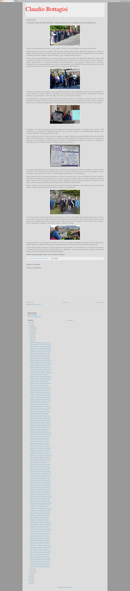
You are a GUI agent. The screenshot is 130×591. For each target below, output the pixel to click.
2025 (30, 323)
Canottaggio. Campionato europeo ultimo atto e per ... (41, 360)
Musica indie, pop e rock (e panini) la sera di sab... (40, 536)
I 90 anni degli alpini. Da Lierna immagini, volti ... (40, 439)
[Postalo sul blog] (53, 258)
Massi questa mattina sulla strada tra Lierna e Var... (40, 365)
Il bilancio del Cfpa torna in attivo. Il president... (39, 385)
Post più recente (30, 302)
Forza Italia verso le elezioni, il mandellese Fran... (40, 531)
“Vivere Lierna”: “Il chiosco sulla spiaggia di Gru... (40, 499)
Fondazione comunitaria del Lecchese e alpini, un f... (41, 533)
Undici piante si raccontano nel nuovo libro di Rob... (40, 471)
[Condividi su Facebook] (56, 258)
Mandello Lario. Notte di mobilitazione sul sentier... (40, 478)
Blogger (70, 587)
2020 (30, 580)
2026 (30, 322)
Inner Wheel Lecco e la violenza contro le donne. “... (40, 527)
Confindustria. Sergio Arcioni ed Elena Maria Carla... (40, 425)
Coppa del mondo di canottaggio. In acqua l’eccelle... (41, 510)
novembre (32, 329)
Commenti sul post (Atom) (35, 304)
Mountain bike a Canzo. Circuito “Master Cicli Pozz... (40, 357)
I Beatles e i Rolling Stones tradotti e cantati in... (39, 381)
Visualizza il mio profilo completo (34, 316)
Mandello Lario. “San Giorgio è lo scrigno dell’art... (40, 450)
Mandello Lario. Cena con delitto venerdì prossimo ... (41, 349)
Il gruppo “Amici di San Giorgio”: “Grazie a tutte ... (40, 415)
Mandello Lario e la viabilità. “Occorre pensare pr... (40, 355)
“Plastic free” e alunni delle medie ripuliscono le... (40, 513)
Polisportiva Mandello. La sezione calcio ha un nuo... (41, 344)
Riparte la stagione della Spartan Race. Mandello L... (41, 420)
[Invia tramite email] (51, 258)
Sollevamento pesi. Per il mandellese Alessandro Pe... (41, 503)
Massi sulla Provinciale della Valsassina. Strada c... (40, 540)
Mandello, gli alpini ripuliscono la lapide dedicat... (40, 416)
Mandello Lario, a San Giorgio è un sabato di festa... (40, 448)
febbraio (32, 570)
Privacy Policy (70, 320)
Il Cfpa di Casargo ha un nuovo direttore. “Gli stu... (40, 561)
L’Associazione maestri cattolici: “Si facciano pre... (40, 526)
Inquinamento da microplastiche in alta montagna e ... (41, 547)
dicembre (32, 327)
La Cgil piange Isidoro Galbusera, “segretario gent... (40, 522)
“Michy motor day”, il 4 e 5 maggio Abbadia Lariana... (40, 348)
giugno (31, 337)
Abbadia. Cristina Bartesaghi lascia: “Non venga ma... (41, 408)
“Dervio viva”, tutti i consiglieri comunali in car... (39, 374)
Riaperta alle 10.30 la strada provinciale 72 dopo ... (40, 353)
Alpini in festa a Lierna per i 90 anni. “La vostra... (40, 441)
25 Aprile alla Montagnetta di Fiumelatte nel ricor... (40, 429)
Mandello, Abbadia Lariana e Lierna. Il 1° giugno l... (40, 557)
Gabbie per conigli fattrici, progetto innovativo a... (40, 556)
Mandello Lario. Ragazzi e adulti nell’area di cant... (40, 468)
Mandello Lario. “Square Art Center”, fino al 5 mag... (40, 394)
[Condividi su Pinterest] (57, 258)
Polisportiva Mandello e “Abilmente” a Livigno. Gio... (40, 392)
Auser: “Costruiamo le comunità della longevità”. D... (40, 459)
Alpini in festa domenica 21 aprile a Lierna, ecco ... (40, 461)
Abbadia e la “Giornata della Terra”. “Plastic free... (40, 445)
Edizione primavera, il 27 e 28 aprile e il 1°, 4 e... (40, 462)
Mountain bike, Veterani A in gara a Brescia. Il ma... (40, 434)
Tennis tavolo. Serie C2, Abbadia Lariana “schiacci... (40, 489)
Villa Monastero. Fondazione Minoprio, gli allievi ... (40, 388)
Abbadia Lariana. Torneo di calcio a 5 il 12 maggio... (40, 351)
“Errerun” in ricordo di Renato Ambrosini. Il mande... (40, 501)
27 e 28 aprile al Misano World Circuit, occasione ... (40, 395)
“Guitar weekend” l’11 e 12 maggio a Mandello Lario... (41, 524)
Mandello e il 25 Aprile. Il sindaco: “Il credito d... (39, 404)
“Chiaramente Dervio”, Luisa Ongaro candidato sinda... (41, 378)
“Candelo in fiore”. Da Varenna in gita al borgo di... (40, 453)
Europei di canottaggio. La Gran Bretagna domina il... (41, 362)
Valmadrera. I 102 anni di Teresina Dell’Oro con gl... (40, 399)
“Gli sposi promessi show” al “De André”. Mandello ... (40, 559)
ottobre (31, 330)
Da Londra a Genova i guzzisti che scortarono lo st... (40, 446)
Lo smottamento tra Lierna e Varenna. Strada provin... (41, 364)
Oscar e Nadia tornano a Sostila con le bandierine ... (40, 512)
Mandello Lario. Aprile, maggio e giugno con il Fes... (40, 411)
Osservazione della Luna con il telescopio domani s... (41, 498)
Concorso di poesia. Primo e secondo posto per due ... (41, 545)
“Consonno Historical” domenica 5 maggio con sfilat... (41, 369)
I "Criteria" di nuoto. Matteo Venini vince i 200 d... (40, 554)
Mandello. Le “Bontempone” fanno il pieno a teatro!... (40, 342)
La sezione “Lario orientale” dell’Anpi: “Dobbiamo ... (40, 397)
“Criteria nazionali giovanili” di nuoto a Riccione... (40, 563)
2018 (30, 583)
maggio (31, 339)
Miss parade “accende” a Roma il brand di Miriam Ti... (41, 383)
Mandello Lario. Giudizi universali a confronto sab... (40, 490)
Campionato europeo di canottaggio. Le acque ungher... (41, 372)
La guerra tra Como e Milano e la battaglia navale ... (40, 485)
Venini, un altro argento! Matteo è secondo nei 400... (40, 552)
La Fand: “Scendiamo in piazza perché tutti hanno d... (41, 529)
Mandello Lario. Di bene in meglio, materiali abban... (40, 423)
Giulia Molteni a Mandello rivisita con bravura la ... (40, 443)
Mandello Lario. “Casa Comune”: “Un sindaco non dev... (41, 455)
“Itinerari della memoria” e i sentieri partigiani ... (39, 413)
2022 (30, 576)
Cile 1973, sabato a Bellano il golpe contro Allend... (40, 475)
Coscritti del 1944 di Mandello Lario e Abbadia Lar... (40, 452)
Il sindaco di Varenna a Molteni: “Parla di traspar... (40, 379)
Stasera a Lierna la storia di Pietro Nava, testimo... (40, 464)
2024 (30, 325)
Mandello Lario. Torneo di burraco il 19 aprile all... (40, 538)
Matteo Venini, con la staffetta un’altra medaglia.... (40, 542)
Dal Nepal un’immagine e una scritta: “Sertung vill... (40, 487)
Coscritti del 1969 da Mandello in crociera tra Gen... (40, 406)
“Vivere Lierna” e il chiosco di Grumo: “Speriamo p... (40, 436)
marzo (31, 568)
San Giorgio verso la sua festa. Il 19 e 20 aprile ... (40, 535)
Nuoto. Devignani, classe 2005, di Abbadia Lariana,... (41, 550)
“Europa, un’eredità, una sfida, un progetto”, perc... (40, 565)
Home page (65, 302)
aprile (31, 341)
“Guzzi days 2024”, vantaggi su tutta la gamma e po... (41, 566)
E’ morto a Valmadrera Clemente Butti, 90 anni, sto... (40, 476)
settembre (32, 332)
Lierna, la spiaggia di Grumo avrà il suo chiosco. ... (40, 517)
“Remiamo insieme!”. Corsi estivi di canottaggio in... (40, 371)
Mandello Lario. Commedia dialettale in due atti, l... (40, 494)
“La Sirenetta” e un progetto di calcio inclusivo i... (40, 543)
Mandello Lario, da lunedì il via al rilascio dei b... (40, 519)
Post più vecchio (100, 302)
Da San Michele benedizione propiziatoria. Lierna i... (40, 401)
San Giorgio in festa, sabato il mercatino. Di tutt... (40, 469)
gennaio (32, 572)
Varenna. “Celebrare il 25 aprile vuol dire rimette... (40, 402)
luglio (31, 336)
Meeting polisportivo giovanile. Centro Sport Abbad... (40, 346)
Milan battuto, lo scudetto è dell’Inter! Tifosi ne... (39, 431)
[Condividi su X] (54, 258)
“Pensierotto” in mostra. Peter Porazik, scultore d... (40, 480)
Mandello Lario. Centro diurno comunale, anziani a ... (41, 418)
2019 (30, 581)
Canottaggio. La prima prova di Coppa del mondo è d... (41, 508)
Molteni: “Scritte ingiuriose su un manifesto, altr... (40, 358)
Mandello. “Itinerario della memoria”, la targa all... (40, 409)
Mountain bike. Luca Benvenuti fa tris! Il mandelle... (40, 505)
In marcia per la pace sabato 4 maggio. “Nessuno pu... (41, 432)
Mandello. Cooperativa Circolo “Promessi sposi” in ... (40, 427)
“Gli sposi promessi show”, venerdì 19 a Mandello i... (40, 483)
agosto (31, 334)
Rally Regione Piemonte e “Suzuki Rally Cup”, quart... (41, 473)
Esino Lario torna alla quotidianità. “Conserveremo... (40, 386)
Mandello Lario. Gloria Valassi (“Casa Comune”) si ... (40, 367)
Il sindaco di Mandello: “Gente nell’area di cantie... (40, 466)
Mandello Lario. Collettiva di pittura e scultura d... (40, 520)
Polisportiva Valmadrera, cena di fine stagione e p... (40, 390)
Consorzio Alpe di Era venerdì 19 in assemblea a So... (41, 482)
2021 (30, 578)
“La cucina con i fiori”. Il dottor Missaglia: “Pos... (39, 506)
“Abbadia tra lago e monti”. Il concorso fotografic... (40, 492)
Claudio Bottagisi (47, 9)
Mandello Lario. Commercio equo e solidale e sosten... (41, 496)
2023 (30, 574)
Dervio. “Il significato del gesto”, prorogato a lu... (39, 549)
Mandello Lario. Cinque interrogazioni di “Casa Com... (41, 376)
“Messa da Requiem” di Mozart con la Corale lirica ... (40, 457)
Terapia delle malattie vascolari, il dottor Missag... (40, 438)
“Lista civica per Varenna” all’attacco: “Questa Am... (40, 422)
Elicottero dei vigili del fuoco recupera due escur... (40, 515)
